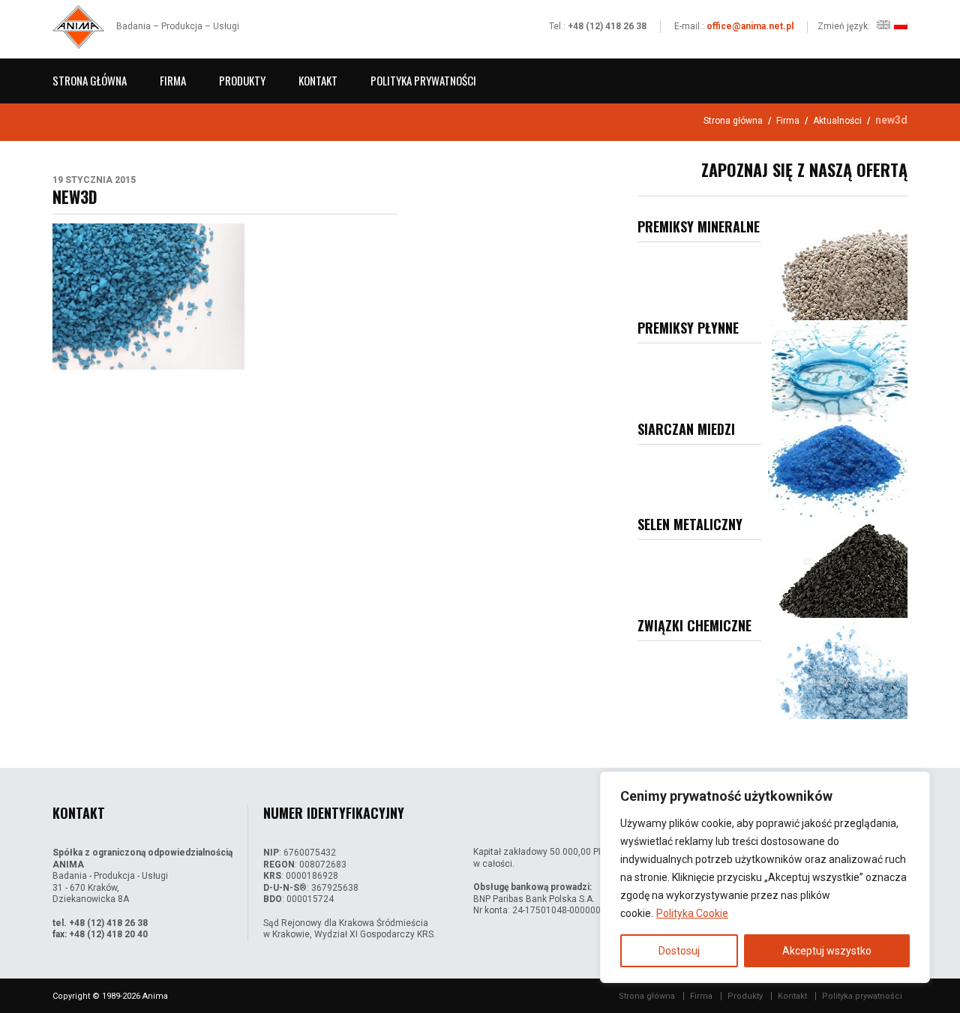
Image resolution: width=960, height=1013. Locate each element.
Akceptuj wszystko (827, 951)
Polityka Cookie (692, 913)
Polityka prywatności (423, 80)
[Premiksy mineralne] (838, 269)
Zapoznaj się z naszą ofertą (804, 169)
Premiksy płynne (688, 327)
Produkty (242, 80)
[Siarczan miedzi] (838, 469)
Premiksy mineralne (699, 226)
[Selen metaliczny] (838, 567)
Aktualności (837, 120)
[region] (765, 877)
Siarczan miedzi (686, 429)
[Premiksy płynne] (840, 370)
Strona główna (89, 80)
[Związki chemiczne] (838, 668)
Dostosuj (679, 951)
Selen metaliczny (690, 524)
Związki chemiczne (695, 625)
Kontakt (318, 80)
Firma (173, 80)
